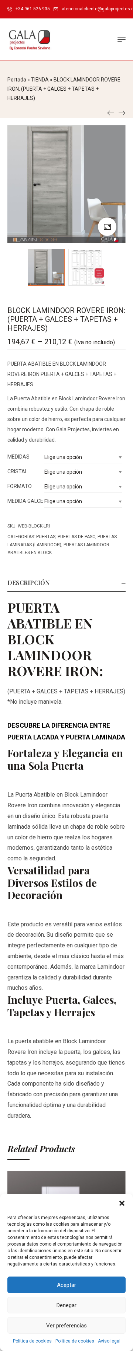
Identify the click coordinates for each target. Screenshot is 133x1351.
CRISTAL (17, 471)
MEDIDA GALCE (25, 501)
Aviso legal (109, 1341)
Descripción (28, 582)
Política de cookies (32, 1341)
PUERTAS (45, 536)
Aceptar (66, 1285)
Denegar (66, 1305)
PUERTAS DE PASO (76, 536)
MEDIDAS (18, 457)
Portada (16, 80)
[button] (122, 1203)
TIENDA (40, 80)
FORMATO (19, 486)
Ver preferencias (66, 1325)
